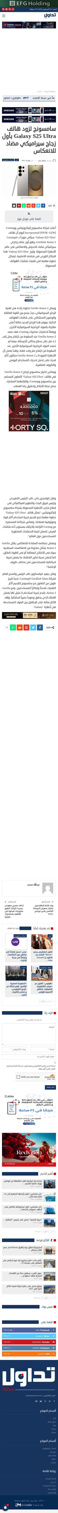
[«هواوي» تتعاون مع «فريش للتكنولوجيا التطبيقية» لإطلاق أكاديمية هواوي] (41, 973)
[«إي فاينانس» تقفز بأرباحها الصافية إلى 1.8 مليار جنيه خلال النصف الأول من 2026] (49, 1197)
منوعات (53, 1462)
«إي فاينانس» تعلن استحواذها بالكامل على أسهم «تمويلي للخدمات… (23, 1208)
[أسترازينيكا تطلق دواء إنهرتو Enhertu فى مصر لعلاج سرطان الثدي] (49, 1250)
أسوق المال (51, 1422)
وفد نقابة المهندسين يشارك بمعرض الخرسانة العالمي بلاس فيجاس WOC (43, 910)
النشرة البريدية (51, 1478)
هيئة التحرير (52, 1493)
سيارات (53, 1432)
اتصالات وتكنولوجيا (8, 160)
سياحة (53, 1429)
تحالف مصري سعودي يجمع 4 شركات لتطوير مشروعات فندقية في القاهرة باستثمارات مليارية (14, 911)
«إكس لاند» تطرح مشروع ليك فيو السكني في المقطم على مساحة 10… (22, 1261)
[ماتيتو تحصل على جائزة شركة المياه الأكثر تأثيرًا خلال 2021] (49, 1289)
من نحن (53, 1482)
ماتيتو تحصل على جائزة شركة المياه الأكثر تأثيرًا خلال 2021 (24, 1287)
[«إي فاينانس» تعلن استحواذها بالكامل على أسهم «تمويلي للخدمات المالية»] (49, 1210)
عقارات (23, 967)
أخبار (16, 160)
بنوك (54, 1425)
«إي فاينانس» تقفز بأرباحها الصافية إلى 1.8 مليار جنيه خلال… (23, 1195)
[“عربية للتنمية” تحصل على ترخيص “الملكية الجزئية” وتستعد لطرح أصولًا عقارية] (49, 1223)
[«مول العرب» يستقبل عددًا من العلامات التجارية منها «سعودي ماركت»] (49, 1276)
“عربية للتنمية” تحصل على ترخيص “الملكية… (23, 1219)
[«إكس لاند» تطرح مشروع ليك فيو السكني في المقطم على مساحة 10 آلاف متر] (49, 1263)
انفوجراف (52, 1452)
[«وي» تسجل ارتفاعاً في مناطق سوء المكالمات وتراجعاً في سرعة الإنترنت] (16, 941)
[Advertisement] (29, 59)
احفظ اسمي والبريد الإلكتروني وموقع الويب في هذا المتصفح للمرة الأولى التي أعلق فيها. (30, 1067)
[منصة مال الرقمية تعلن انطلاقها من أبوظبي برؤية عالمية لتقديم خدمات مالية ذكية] (49, 1184)
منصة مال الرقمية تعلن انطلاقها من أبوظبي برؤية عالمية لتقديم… (23, 1182)
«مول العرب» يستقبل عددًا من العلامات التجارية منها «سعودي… (25, 1274)
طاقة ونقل (52, 1455)
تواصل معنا (52, 1489)
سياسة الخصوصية (49, 1485)
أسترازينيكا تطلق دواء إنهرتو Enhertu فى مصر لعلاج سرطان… (22, 1248)
